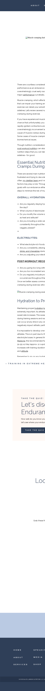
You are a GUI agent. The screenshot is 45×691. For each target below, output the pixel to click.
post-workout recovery (33, 658)
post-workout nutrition (27, 148)
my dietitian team (30, 180)
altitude (24, 351)
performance (28, 95)
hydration (38, 308)
